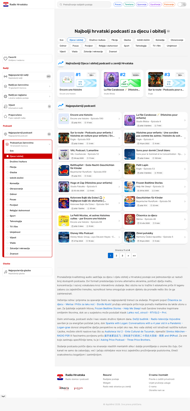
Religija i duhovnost (20, 210)
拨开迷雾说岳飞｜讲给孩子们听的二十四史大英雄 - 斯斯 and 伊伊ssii (141, 335)
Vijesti (13, 237)
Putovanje (169, 4)
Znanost (14, 253)
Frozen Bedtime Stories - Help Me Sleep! (118, 308)
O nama (152, 386)
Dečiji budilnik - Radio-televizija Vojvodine (156, 319)
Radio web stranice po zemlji (117, 386)
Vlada (13, 243)
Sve (12, 150)
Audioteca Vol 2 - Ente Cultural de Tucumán (129, 331)
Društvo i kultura (18, 161)
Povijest (14, 205)
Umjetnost (15, 232)
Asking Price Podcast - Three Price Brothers (125, 339)
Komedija (14, 183)
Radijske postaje (111, 379)
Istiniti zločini (16, 178)
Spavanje (141, 4)
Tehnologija (16, 221)
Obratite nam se (156, 390)
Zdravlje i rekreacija (20, 248)
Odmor (13, 194)
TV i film (14, 226)
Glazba (13, 172)
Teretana (129, 4)
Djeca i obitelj (16, 156)
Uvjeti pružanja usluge (159, 383)
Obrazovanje (16, 188)
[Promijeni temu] (182, 4)
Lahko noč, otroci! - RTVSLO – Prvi (146, 312)
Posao (118, 4)
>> (134, 255)
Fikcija (13, 167)
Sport (12, 215)
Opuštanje (155, 4)
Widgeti (106, 383)
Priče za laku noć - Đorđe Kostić (93, 304)
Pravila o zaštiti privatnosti (161, 379)
